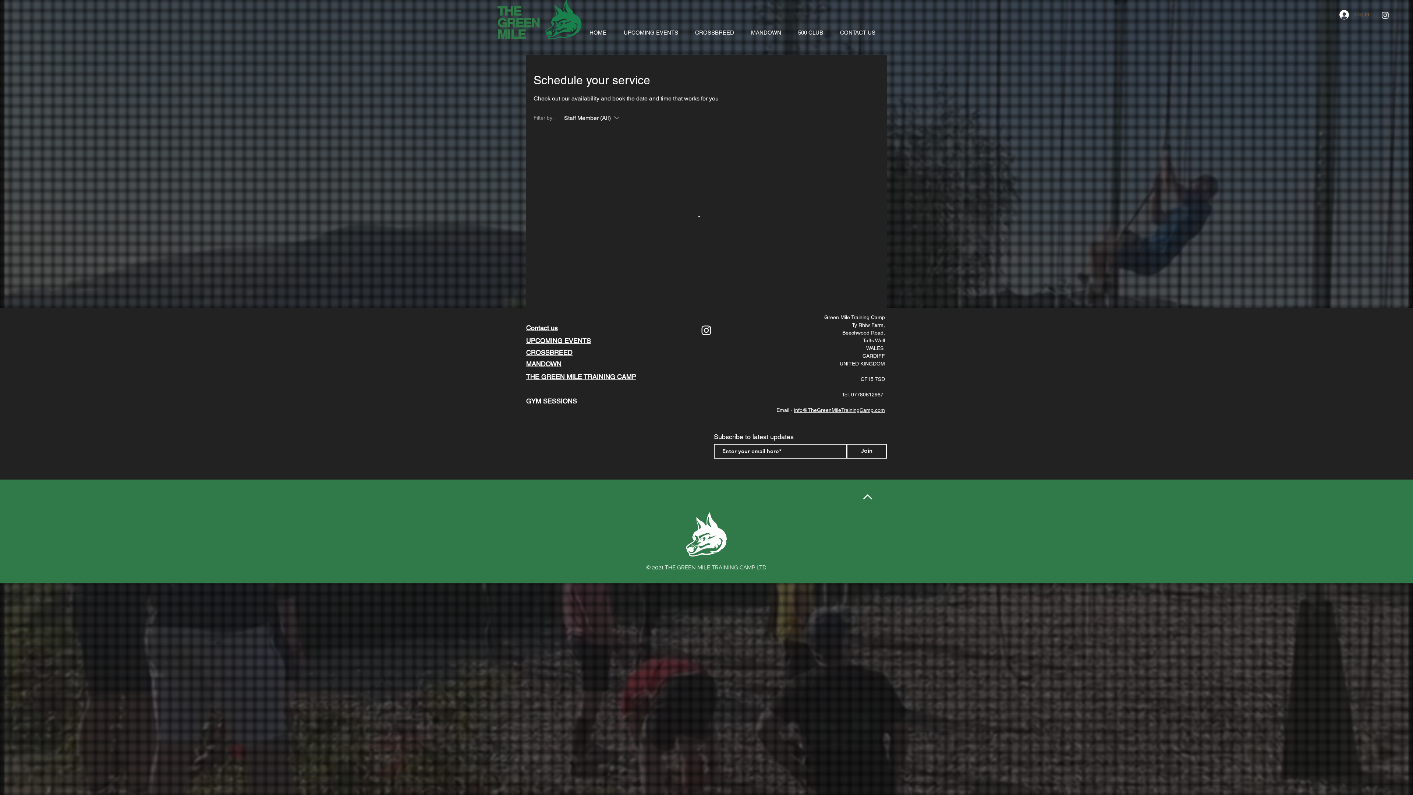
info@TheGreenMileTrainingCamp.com (839, 410)
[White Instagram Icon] (1385, 15)
